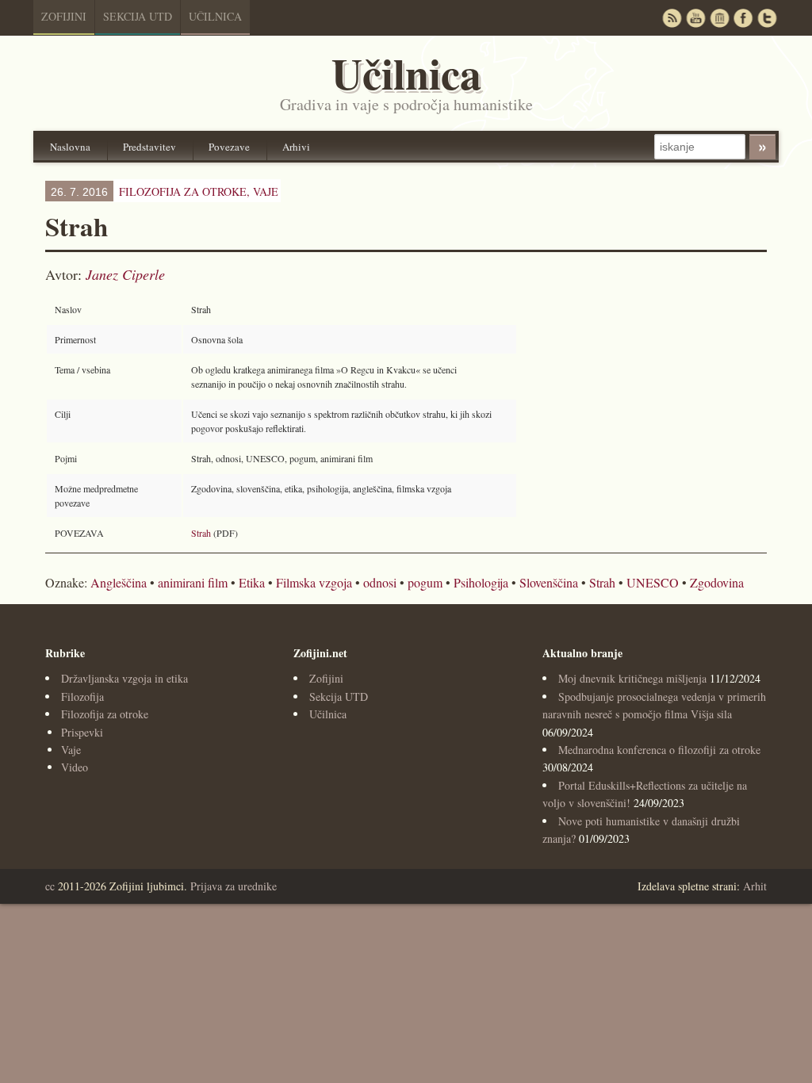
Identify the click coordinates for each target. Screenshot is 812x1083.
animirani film (193, 582)
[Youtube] (695, 17)
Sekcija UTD (137, 16)
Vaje (265, 191)
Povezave (229, 147)
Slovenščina (548, 582)
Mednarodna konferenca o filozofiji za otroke (659, 749)
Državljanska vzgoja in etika (124, 678)
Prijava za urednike (233, 886)
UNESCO (652, 582)
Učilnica (215, 16)
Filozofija (82, 696)
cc (50, 886)
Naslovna (70, 147)
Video (74, 767)
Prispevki (82, 732)
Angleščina (118, 582)
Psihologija (481, 582)
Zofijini (63, 16)
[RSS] (672, 17)
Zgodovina (717, 582)
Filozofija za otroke (104, 713)
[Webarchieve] (719, 17)
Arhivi (296, 147)
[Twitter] (767, 17)
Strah (201, 532)
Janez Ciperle (125, 274)
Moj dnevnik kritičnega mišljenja (632, 678)
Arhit (755, 886)
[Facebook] (743, 17)
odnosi (379, 582)
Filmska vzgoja (314, 582)
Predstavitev (149, 147)
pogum (425, 582)
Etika (252, 582)
